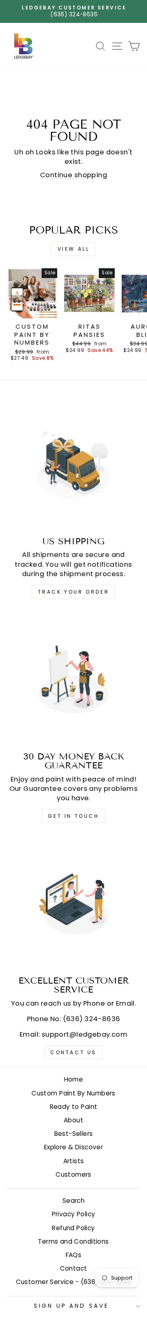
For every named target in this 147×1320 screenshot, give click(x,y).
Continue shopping (73, 175)
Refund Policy (73, 1228)
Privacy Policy (74, 1214)
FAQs (74, 1255)
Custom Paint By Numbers (73, 1093)
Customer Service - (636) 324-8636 (73, 1282)
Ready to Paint (74, 1106)
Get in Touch (73, 815)
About (73, 1120)
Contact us (73, 1052)
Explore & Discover (73, 1147)
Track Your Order (73, 591)
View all (74, 248)
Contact (73, 1268)
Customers (73, 1174)
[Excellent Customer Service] (73, 902)
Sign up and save (71, 1306)
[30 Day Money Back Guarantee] (73, 678)
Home (73, 1079)
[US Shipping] (73, 463)
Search (73, 1200)
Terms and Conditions (73, 1241)
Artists (73, 1161)
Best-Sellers (73, 1133)
